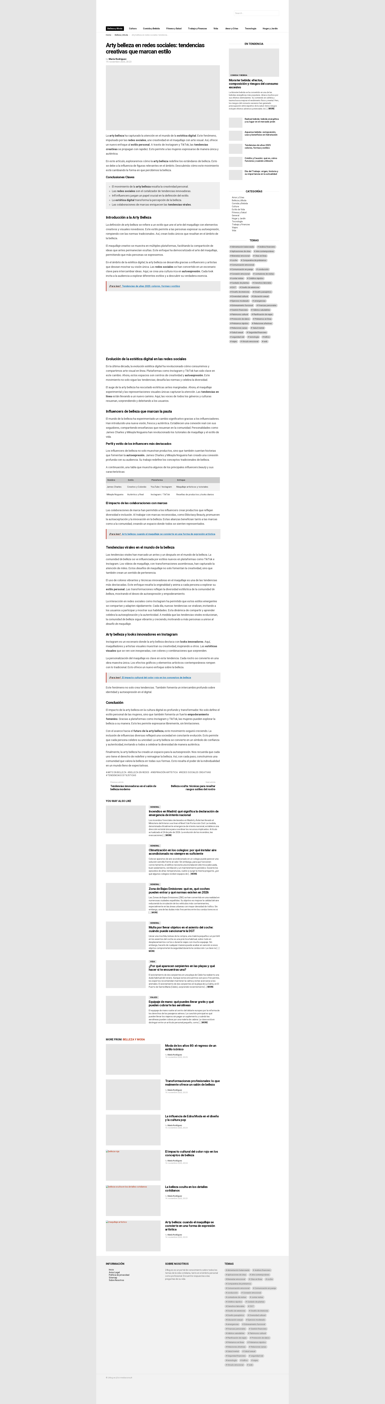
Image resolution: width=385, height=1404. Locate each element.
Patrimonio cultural (240, 314)
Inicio (111, 1269)
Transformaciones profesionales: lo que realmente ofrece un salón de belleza (192, 1082)
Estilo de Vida (238, 209)
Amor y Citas (231, 28)
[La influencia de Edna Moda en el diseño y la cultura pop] (133, 1130)
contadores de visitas (264, 274)
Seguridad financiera (257, 332)
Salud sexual (237, 332)
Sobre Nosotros (116, 1280)
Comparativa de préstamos (254, 260)
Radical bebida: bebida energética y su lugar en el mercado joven (262, 120)
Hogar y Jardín (270, 28)
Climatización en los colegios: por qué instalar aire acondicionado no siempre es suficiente (182, 852)
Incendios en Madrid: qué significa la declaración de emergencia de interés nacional (184, 813)
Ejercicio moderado (240, 301)
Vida (216, 28)
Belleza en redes (139, 772)
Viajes (153, 997)
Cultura (133, 28)
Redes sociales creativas (195, 772)
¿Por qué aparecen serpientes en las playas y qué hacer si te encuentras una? (182, 967)
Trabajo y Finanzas (197, 28)
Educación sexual (261, 296)
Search (276, 14)
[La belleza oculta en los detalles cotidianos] (133, 1200)
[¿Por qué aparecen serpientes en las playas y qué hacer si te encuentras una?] (126, 974)
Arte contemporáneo (265, 251)
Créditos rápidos (256, 278)
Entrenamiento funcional (242, 305)
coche (234, 260)
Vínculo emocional (250, 341)
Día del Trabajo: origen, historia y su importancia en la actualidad (261, 172)
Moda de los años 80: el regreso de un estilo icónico (190, 1047)
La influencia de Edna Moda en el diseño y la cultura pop (192, 1118)
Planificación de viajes (263, 314)
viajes (234, 341)
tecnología (254, 337)
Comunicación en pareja (242, 269)
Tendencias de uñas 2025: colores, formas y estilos (258, 146)
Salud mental (258, 328)
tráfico (267, 337)
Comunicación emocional (243, 265)
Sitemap (113, 1277)
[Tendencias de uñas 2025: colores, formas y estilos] (235, 149)
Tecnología (250, 28)
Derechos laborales (262, 283)
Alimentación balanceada (243, 247)
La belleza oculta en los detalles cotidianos (186, 1188)
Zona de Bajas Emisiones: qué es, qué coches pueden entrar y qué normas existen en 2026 (179, 890)
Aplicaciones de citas (241, 251)
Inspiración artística (165, 772)
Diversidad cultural (240, 296)
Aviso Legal (114, 1272)
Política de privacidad (119, 1275)
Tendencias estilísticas (122, 775)
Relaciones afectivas (263, 323)
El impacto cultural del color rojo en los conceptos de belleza (191, 1153)
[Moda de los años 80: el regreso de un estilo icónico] (133, 1059)
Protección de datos (240, 319)
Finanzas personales (267, 305)
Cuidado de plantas (240, 283)
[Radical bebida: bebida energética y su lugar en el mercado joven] (235, 123)
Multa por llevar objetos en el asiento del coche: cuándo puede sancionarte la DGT (181, 929)
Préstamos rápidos (240, 323)
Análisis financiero (267, 247)
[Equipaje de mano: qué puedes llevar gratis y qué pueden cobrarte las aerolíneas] (126, 1010)
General (154, 807)
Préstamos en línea (263, 319)
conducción (263, 269)
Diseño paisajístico (263, 292)
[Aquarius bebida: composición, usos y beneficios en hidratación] (235, 136)
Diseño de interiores (240, 292)
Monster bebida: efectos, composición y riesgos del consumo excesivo (253, 83)
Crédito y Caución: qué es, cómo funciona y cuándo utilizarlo (261, 159)
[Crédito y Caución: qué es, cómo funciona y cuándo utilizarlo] (235, 162)
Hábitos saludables (261, 310)
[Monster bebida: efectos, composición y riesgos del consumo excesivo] (254, 63)
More (169, 835)
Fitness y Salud (174, 28)
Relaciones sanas (239, 328)
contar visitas (237, 278)
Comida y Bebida (151, 28)
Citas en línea (260, 256)
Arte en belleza (117, 772)
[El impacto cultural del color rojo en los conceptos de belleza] (133, 1165)
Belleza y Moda (114, 28)
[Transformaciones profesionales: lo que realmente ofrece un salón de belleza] (133, 1094)
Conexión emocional (241, 274)
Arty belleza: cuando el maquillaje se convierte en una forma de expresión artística (190, 1225)
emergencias (260, 301)
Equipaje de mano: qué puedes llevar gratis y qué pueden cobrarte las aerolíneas (181, 1003)
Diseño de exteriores (250, 287)
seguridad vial (238, 337)
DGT (234, 287)
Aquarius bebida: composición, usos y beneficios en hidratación (261, 133)
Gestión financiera (240, 310)
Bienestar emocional (241, 256)
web (265, 341)
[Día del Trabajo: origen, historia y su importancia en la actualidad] (235, 175)
